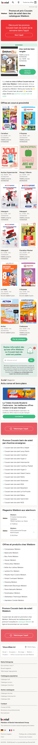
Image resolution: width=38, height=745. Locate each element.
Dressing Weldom (10, 582)
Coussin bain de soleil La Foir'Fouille (17, 492)
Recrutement (5, 713)
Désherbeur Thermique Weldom (15, 597)
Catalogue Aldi (5, 699)
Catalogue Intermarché (8, 696)
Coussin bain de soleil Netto (14, 477)
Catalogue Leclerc (6, 682)
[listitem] (10, 124)
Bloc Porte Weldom (11, 556)
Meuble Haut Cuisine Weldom (15, 575)
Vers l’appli (19, 35)
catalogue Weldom (25, 622)
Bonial (4, 652)
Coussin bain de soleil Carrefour (15, 455)
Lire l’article (19, 416)
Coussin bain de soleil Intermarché (16, 462)
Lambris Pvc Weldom (11, 571)
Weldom (29, 652)
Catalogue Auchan (6, 693)
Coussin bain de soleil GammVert (16, 499)
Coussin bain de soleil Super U (15, 459)
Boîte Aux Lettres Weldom (13, 567)
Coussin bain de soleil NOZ (14, 502)
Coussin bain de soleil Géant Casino (17, 473)
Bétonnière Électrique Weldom (15, 586)
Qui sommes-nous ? (7, 665)
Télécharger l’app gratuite (9, 671)
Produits (5, 654)
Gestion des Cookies (25, 737)
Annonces (32, 7)
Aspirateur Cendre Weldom (14, 600)
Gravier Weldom (10, 560)
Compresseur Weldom (12, 549)
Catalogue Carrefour (7, 685)
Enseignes (12, 652)
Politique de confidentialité (27, 734)
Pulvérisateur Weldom (12, 593)
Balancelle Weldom (11, 553)
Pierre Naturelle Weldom (13, 589)
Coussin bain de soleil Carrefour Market (18, 466)
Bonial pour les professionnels (10, 710)
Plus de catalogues (19, 339)
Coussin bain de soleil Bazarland (15, 488)
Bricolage (21, 652)
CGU (2, 737)
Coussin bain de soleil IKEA (14, 484)
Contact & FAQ (5, 707)
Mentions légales (6, 734)
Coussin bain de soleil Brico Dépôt (16, 448)
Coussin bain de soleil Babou (14, 495)
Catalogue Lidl (5, 679)
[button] (19, 60)
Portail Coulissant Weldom (13, 578)
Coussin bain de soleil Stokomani (16, 481)
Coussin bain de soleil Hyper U (15, 470)
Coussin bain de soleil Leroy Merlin (16, 451)
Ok (31, 360)
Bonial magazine (6, 668)
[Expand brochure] (9, 61)
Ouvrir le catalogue (27, 72)
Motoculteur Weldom (12, 564)
